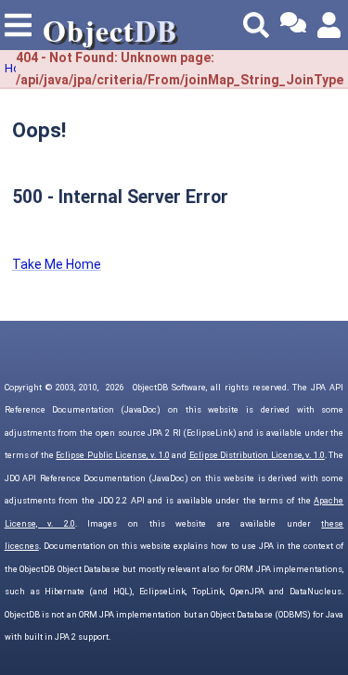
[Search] (256, 25)
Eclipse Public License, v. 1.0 (112, 455)
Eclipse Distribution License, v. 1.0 (257, 455)
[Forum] (293, 25)
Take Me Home (56, 264)
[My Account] (330, 25)
